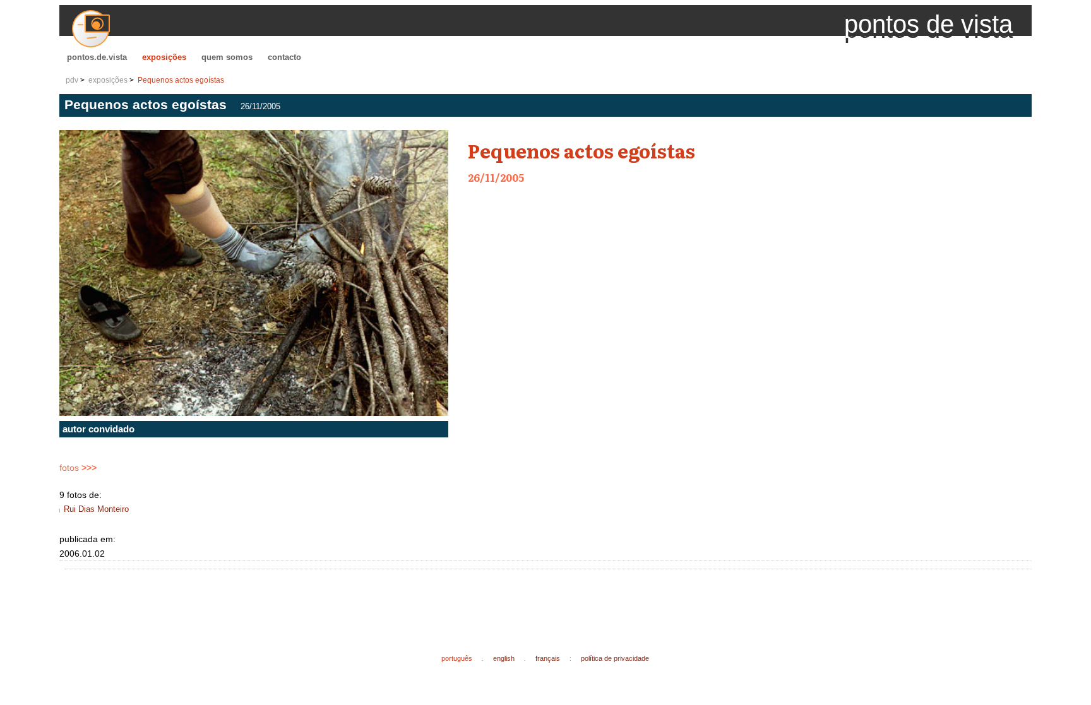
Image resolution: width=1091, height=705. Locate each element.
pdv (72, 80)
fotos (78, 468)
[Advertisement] (299, 601)
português (456, 658)
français (547, 658)
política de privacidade (615, 658)
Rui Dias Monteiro (96, 509)
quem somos (227, 57)
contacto (284, 57)
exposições (164, 57)
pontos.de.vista (97, 57)
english (504, 658)
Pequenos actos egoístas (181, 80)
